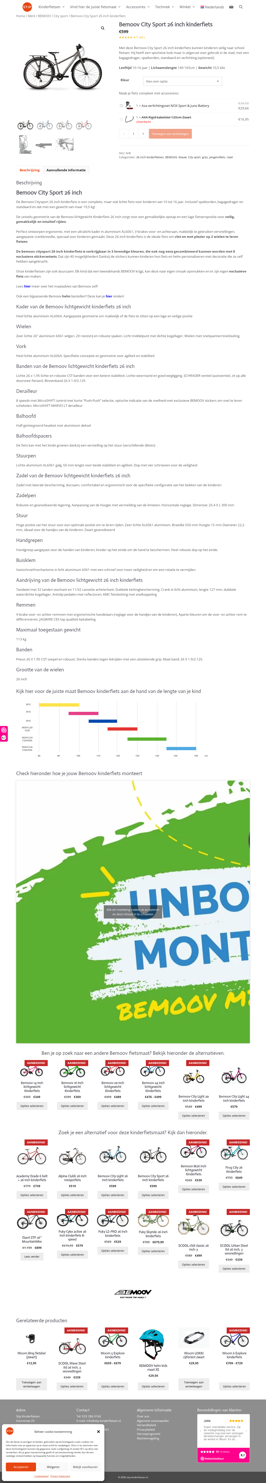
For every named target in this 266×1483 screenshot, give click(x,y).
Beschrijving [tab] (30, 170)
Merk (31, 16)
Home (20, 16)
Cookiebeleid (41, 1476)
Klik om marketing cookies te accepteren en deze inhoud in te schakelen (133, 912)
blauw (183, 157)
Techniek (162, 6)
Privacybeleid (146, 1429)
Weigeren (53, 1467)
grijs (205, 157)
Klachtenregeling (148, 1438)
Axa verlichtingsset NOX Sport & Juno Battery (175, 105)
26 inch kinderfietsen (150, 157)
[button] (98, 1432)
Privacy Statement (60, 1476)
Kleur (125, 80)
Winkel (185, 6)
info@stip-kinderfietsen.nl (103, 1421)
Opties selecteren (31, 1106)
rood (230, 157)
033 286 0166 (91, 1416)
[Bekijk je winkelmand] (231, 7)
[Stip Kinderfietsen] (28, 7)
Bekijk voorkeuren (85, 1467)
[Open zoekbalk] (241, 7)
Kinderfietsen (49, 6)
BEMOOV (44, 16)
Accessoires (135, 6)
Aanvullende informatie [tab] (66, 170)
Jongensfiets (217, 157)
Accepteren (21, 1467)
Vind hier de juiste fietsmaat (93, 6)
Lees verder (32, 1256)
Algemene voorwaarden (153, 1421)
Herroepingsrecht (148, 1434)
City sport (61, 16)
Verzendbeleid (146, 1425)
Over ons (143, 1416)
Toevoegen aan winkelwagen (170, 134)
